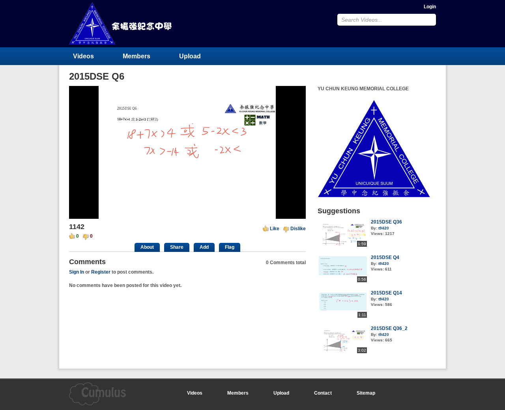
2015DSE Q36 (386, 222)
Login (430, 6)
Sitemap (366, 393)
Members (136, 56)
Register (100, 272)
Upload (190, 56)
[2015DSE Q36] (342, 245)
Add (204, 247)
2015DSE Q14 (386, 293)
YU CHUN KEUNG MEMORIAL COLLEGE (121, 23)
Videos (83, 56)
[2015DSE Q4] (342, 280)
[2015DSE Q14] (342, 316)
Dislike (298, 228)
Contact (323, 393)
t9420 (383, 228)
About (147, 247)
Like (274, 228)
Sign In (76, 272)
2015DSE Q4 (385, 257)
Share (176, 247)
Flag (229, 247)
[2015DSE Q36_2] (342, 351)
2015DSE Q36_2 (389, 328)
